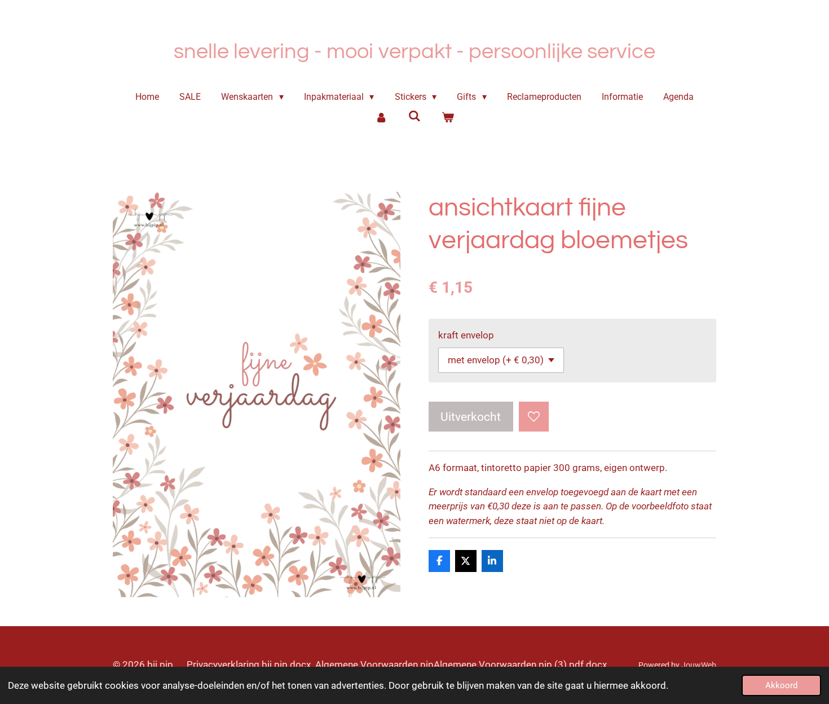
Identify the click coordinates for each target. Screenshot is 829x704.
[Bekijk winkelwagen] (447, 117)
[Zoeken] (414, 116)
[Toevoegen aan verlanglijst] (534, 417)
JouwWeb (698, 665)
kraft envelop (466, 335)
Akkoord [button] (781, 685)
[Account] (381, 117)
